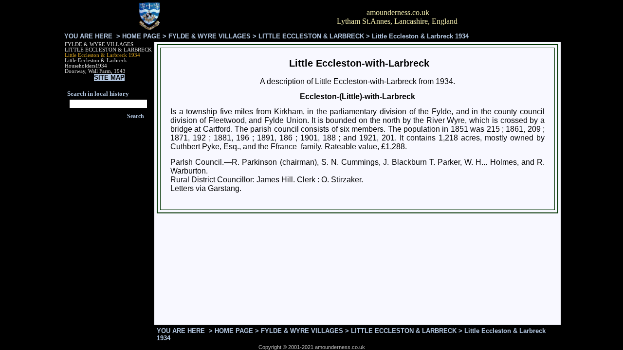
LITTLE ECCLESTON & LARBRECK (311, 36)
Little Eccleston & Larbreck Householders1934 (96, 63)
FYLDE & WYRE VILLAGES (209, 36)
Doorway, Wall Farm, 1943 (95, 71)
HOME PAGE (141, 36)
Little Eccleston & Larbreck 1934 (102, 55)
